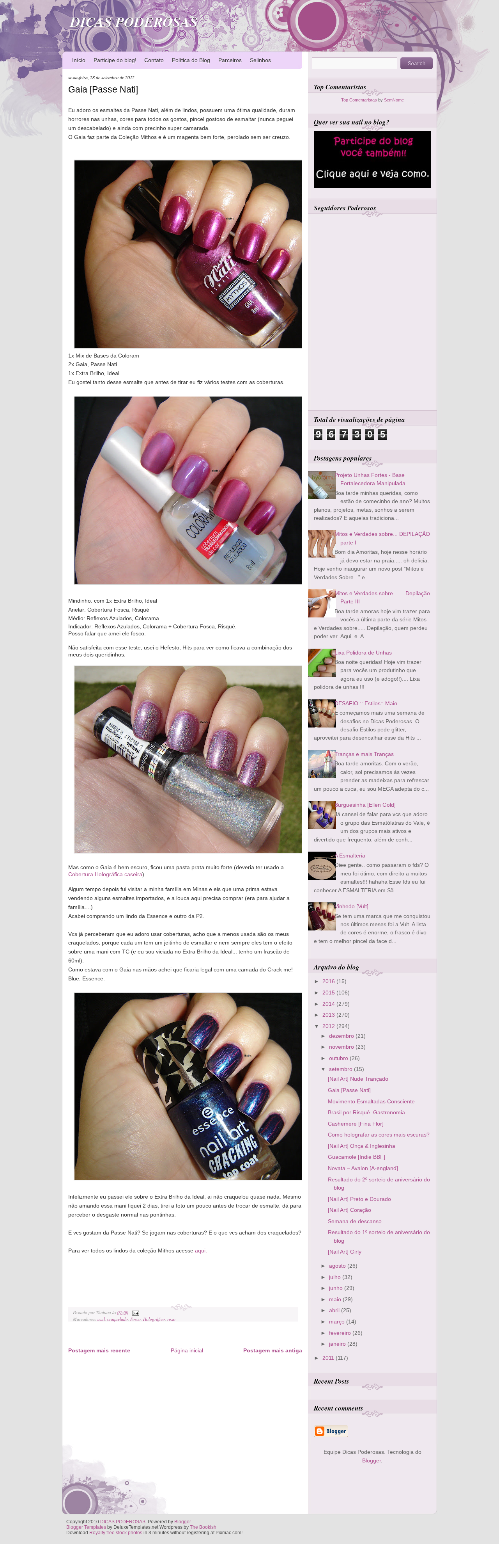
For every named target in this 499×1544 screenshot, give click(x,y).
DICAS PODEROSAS (134, 22)
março (337, 1321)
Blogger (371, 1460)
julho (335, 1277)
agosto (338, 1266)
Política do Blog (191, 60)
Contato (154, 60)
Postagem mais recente (99, 1350)
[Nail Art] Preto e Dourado (359, 1199)
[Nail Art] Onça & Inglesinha (361, 1146)
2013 (329, 1015)
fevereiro (340, 1333)
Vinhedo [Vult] (351, 906)
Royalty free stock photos (115, 1532)
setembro (341, 1069)
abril (335, 1310)
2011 (329, 1358)
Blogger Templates (86, 1527)
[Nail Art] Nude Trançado (358, 1079)
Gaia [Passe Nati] (103, 89)
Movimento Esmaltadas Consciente (371, 1101)
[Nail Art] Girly (344, 1252)
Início (78, 60)
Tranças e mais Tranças (364, 754)
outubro (339, 1058)
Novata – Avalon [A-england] (363, 1168)
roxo (171, 1319)
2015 (329, 992)
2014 (329, 1004)
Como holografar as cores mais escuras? (379, 1134)
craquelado (117, 1319)
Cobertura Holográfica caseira (105, 874)
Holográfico (154, 1319)
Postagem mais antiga (272, 1350)
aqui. (200, 1250)
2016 (329, 981)
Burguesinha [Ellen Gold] (365, 805)
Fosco (135, 1319)
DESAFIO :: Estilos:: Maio (365, 703)
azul (101, 1319)
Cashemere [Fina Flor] (356, 1124)
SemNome (394, 100)
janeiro (338, 1344)
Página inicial (187, 1350)
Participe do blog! (115, 60)
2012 (329, 1026)
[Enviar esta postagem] (134, 1312)
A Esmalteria (349, 855)
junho (336, 1288)
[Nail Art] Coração (349, 1210)
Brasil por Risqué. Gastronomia (366, 1112)
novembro (342, 1047)
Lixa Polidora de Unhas (363, 652)
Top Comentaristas (359, 100)
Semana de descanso (355, 1221)
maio (336, 1299)
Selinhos (260, 60)
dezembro (342, 1036)
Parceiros (230, 60)
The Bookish (203, 1527)
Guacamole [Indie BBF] (356, 1157)
